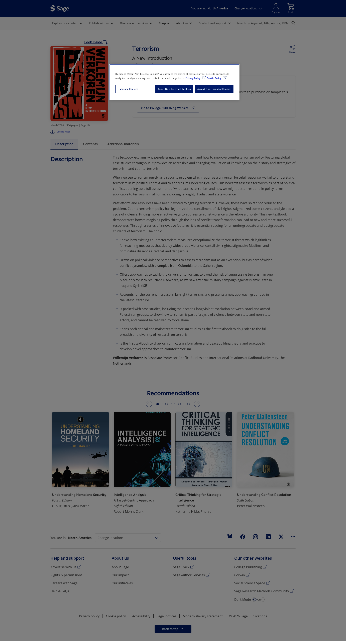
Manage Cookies (129, 88)
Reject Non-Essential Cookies (174, 88)
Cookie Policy (214, 78)
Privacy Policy (193, 78)
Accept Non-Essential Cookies (214, 88)
